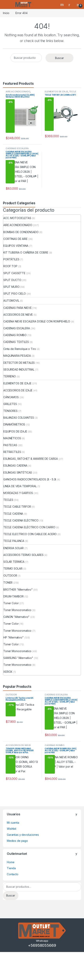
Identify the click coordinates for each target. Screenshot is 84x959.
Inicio (6, 13)
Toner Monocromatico (17, 610)
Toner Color (11, 603)
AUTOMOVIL (11, 300)
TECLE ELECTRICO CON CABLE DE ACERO (30, 534)
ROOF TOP (10, 266)
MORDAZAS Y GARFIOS (18, 493)
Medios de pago (17, 840)
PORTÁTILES (11, 259)
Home (10, 862)
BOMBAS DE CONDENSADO (20, 232)
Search (62, 4)
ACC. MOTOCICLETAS (17, 218)
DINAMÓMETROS (14, 424)
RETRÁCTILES (12, 452)
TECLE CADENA (13, 513)
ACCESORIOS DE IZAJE (17, 390)
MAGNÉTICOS (12, 438)
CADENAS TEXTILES (16, 341)
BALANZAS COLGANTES (18, 417)
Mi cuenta (13, 822)
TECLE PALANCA (13, 540)
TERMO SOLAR (12, 568)
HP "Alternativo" (13, 637)
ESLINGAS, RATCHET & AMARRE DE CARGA (30, 458)
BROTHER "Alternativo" (18, 589)
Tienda (11, 868)
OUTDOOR (10, 575)
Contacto (12, 874)
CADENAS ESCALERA (17, 148)
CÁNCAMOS (11, 397)
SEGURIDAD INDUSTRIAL (18, 369)
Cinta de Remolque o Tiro (19, 348)
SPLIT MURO (11, 286)
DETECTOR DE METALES (19, 362)
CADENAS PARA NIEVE (17, 307)
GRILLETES (10, 404)
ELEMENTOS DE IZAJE (56, 91)
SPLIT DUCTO (12, 280)
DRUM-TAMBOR (13, 596)
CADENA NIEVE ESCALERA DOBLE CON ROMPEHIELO (36, 321)
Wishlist (11, 828)
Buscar (59, 58)
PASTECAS (10, 445)
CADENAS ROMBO (15, 335)
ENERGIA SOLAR (13, 548)
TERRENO (9, 376)
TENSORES (10, 410)
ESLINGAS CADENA (15, 465)
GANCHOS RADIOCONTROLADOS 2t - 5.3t (29, 479)
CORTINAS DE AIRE (15, 238)
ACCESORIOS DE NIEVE (18, 314)
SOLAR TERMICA (13, 561)
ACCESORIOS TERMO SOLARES (23, 555)
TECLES (8, 499)
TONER (8, 582)
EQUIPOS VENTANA (15, 245)
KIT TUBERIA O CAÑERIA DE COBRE (25, 252)
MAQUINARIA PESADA (17, 355)
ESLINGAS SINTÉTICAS (17, 472)
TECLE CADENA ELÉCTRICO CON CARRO (29, 527)
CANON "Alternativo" (16, 616)
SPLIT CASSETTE (14, 273)
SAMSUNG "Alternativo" (18, 658)
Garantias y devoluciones (23, 834)
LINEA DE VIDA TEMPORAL (20, 486)
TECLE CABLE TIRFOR (60, 92)
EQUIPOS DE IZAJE (15, 431)
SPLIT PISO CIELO (14, 293)
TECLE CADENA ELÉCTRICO (20, 520)
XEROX (8, 671)
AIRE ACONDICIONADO (18, 91)
